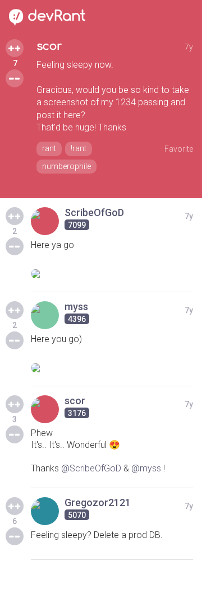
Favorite (178, 148)
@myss (146, 468)
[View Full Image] (112, 273)
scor (49, 46)
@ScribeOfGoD (91, 468)
